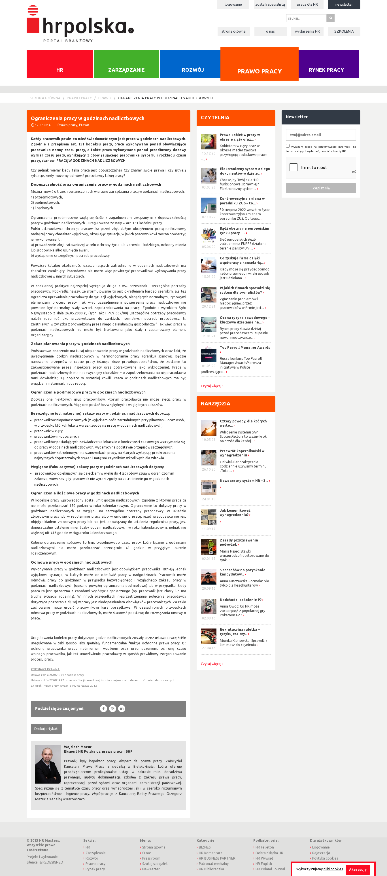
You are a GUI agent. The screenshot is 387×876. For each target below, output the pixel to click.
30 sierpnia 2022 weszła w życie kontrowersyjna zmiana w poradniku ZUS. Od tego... (245, 214)
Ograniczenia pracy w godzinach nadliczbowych (165, 98)
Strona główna (234, 31)
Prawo (104, 98)
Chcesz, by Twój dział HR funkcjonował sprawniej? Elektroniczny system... (239, 184)
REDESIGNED (52, 862)
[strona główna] (80, 21)
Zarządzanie (126, 70)
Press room (151, 858)
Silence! (33, 862)
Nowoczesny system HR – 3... (244, 481)
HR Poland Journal (270, 869)
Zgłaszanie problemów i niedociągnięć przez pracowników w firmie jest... (242, 303)
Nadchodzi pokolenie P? (240, 600)
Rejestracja (321, 853)
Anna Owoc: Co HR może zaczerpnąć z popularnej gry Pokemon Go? (242, 610)
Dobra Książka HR (269, 853)
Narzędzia (215, 403)
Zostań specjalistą (270, 4)
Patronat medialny (214, 864)
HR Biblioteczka (211, 869)
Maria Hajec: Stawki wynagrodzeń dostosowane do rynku (244, 555)
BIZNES (204, 847)
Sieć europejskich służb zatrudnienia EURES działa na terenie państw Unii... (243, 244)
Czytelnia (215, 117)
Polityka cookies (325, 858)
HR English (264, 864)
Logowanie (233, 4)
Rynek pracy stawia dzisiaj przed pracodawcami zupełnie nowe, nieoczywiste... (244, 333)
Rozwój (193, 70)
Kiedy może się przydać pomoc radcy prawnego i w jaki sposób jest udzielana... (244, 273)
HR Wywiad (264, 858)
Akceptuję (358, 869)
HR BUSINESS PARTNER (217, 858)
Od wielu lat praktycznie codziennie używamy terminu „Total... (243, 466)
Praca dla (307, 4)
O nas (270, 31)
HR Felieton (265, 847)
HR (59, 70)
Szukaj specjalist (155, 864)
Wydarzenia (307, 31)
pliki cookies (333, 869)
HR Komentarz (210, 853)
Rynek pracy (326, 70)
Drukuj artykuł (45, 729)
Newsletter (344, 4)
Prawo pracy (259, 70)
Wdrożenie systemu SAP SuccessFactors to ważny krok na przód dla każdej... (243, 436)
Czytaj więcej (211, 386)
